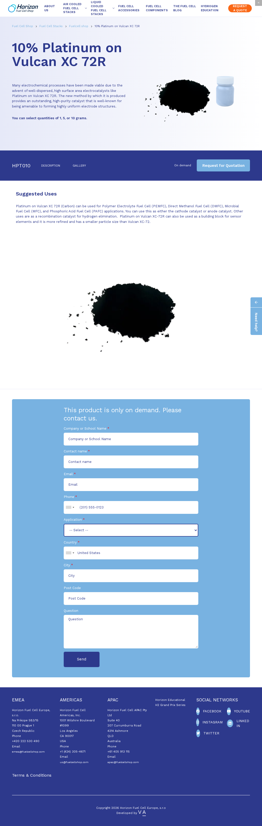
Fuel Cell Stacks (51, 26)
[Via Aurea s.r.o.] (142, 813)
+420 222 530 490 (25, 741)
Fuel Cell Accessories (128, 8)
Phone (69, 497)
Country (70, 542)
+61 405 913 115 (118, 751)
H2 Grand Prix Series (170, 705)
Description (50, 165)
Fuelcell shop (79, 26)
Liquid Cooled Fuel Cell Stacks (98, 8)
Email (68, 474)
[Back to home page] (23, 8)
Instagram (212, 722)
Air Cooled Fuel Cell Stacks (72, 8)
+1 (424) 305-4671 (72, 751)
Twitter (211, 733)
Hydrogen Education (210, 8)
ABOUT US (49, 8)
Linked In (242, 723)
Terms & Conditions (31, 775)
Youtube (242, 711)
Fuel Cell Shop (23, 26)
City (67, 565)
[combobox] (70, 507)
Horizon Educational (170, 700)
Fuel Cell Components (157, 8)
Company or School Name (85, 428)
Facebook (212, 711)
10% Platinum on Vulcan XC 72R (117, 26)
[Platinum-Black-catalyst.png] (131, 305)
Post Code (72, 588)
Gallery (79, 165)
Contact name (75, 451)
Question (71, 611)
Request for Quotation (223, 165)
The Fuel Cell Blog (184, 8)
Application (73, 519)
